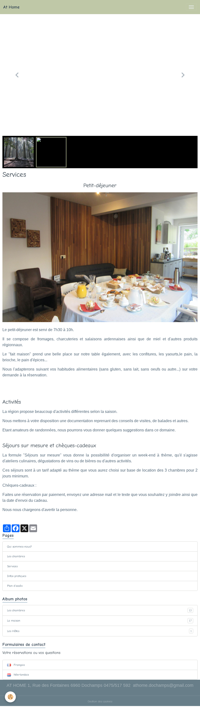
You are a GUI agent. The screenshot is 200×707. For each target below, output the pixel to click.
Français (19, 665)
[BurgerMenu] (191, 7)
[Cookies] (10, 696)
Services (12, 566)
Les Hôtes (99, 631)
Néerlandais (21, 674)
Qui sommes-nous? (19, 546)
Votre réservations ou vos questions (31, 653)
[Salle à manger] (100, 257)
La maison (99, 620)
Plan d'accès (14, 585)
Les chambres (16, 556)
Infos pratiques (16, 576)
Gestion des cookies (100, 701)
